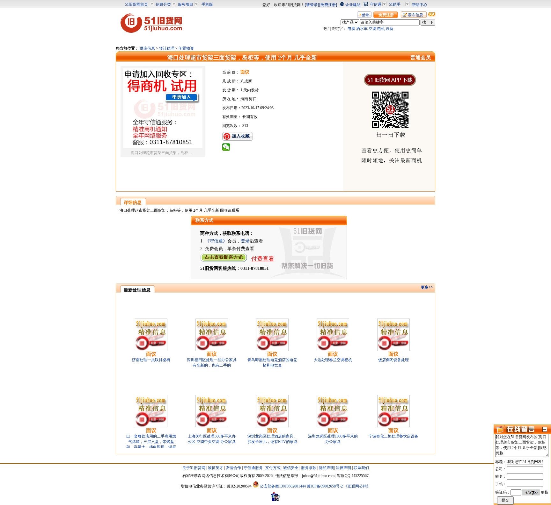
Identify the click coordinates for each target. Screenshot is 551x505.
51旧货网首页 (136, 4)
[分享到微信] (226, 147)
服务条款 (308, 468)
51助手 (394, 4)
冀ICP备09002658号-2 (325, 486)
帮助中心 (419, 5)
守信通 (375, 4)
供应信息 (147, 48)
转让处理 (166, 48)
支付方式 (273, 468)
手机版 (207, 4)
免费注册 (386, 15)
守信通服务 (253, 468)
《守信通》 (216, 241)
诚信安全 (290, 468)
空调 (372, 28)
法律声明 (343, 468)
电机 (381, 28)
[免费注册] (328, 5)
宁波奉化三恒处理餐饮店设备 (393, 436)
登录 (365, 15)
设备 (389, 28)
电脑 (351, 28)
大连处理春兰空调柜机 (333, 360)
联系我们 (361, 468)
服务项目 (185, 4)
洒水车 (362, 28)
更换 (544, 492)
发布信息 (415, 15)
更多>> (427, 287)
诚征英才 (215, 468)
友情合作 (233, 468)
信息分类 (163, 4)
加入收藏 (241, 136)
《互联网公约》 (357, 486)
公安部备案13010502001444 (283, 486)
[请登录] (312, 5)
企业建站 (353, 5)
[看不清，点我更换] (531, 492)
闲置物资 (186, 48)
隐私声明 (326, 468)
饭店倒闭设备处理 (393, 360)
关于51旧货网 (193, 468)
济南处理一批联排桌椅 (151, 360)
